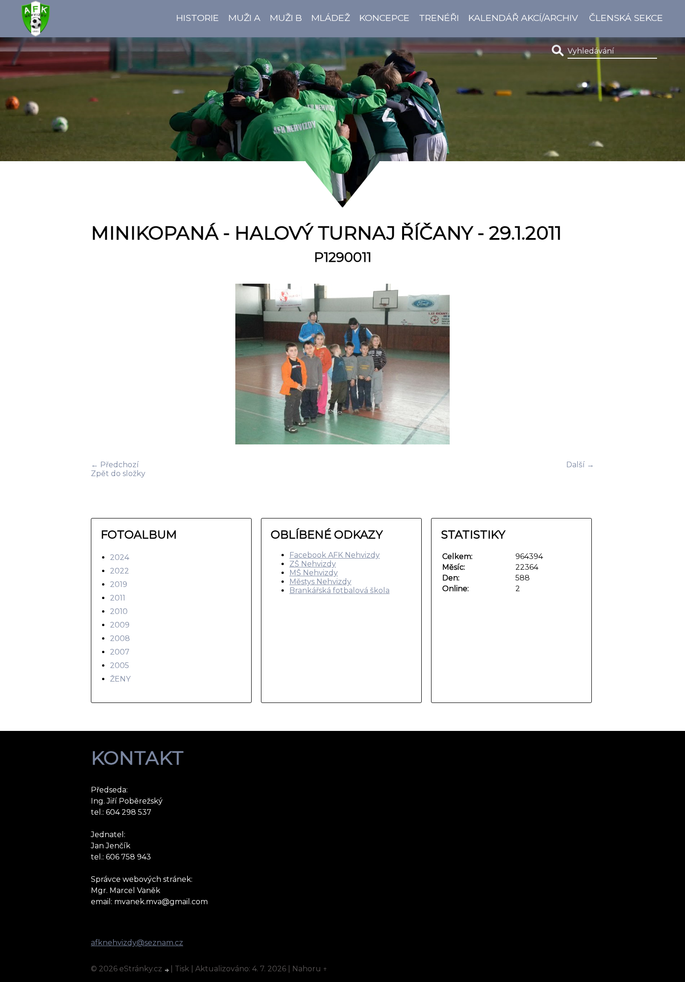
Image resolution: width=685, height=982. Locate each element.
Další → (580, 464)
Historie (197, 17)
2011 (117, 597)
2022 (119, 570)
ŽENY (120, 679)
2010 (119, 611)
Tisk (182, 968)
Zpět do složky (118, 473)
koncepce (384, 17)
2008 (120, 638)
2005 (119, 665)
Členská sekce (626, 17)
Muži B (286, 17)
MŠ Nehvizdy (313, 572)
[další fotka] (579, 365)
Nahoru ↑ (310, 968)
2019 (118, 584)
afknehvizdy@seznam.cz (137, 942)
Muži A (244, 17)
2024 (119, 557)
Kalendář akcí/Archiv (523, 17)
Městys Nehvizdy (320, 581)
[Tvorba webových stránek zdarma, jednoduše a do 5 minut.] (167, 970)
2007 (120, 652)
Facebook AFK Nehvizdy (334, 555)
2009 (120, 625)
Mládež (330, 17)
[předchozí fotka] (106, 365)
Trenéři (439, 17)
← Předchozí (115, 464)
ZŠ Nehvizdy (312, 563)
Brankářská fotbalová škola (339, 590)
